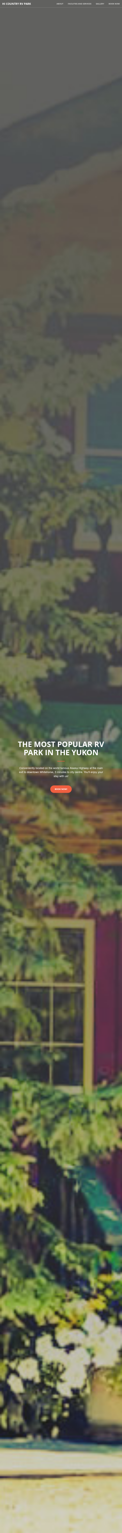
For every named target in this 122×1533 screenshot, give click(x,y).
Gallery (100, 3)
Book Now (114, 3)
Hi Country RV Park (16, 4)
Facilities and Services (79, 3)
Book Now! (61, 789)
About (60, 3)
